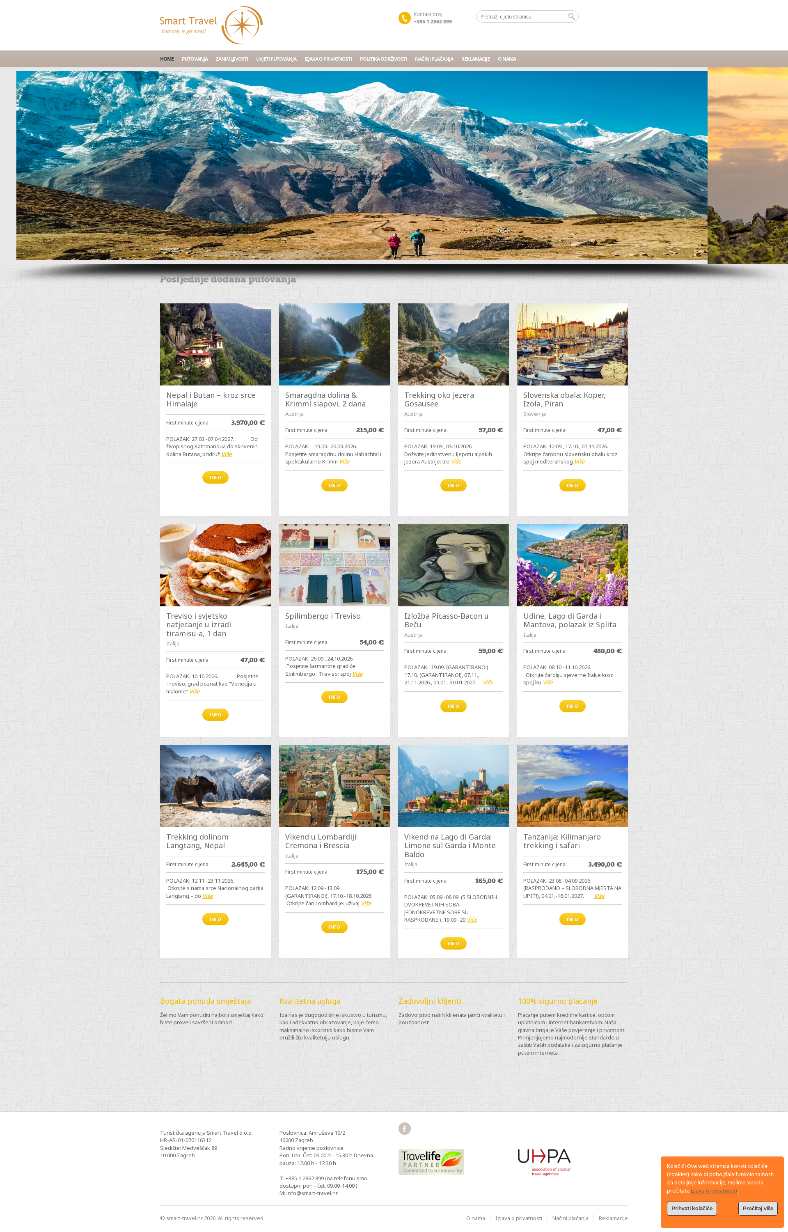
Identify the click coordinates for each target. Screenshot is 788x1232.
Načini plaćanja (434, 58)
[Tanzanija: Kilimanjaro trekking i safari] (572, 786)
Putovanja (195, 58)
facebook (405, 1128)
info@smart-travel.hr (312, 1193)
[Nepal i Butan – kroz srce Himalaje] (215, 344)
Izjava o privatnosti (328, 58)
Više (226, 454)
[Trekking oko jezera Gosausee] (453, 344)
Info (215, 477)
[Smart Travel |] (211, 25)
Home (167, 58)
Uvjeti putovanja (276, 58)
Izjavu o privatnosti (714, 1191)
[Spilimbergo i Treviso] (334, 565)
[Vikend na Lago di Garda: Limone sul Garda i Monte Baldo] (453, 786)
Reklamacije (475, 58)
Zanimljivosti (232, 58)
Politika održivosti (383, 58)
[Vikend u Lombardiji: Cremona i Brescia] (334, 786)
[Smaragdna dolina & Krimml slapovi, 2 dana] (334, 344)
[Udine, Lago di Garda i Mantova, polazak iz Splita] (572, 565)
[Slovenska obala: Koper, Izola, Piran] (572, 344)
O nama (507, 58)
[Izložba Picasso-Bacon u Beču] (453, 565)
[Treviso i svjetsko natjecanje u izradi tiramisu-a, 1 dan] (215, 565)
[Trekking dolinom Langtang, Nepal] (215, 786)
